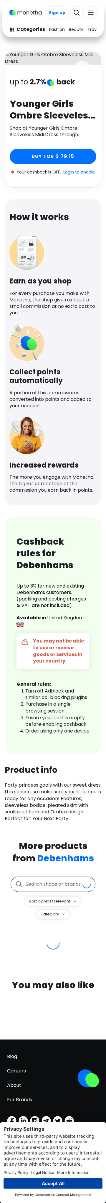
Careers (16, 1070)
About (14, 1085)
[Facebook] (11, 1120)
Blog (12, 1056)
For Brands (19, 1099)
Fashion (57, 29)
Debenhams (65, 858)
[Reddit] (69, 1120)
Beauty (76, 29)
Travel (93, 29)
